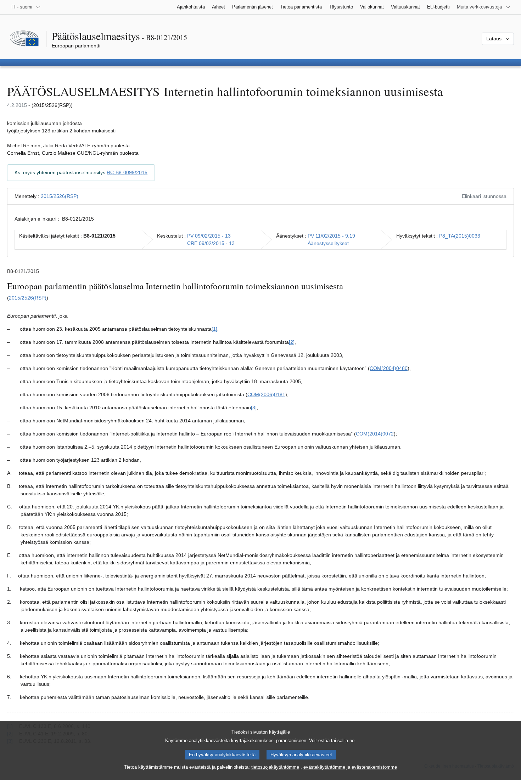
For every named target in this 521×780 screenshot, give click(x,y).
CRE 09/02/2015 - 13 (211, 243)
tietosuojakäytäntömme (275, 767)
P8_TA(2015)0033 (459, 236)
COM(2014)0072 (375, 434)
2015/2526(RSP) (59, 196)
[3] (254, 407)
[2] (292, 342)
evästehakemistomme (374, 767)
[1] (214, 329)
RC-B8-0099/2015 (127, 172)
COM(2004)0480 (389, 368)
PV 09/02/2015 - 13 (209, 236)
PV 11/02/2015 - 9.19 (331, 236)
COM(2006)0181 (266, 394)
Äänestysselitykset (328, 243)
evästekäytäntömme (324, 767)
